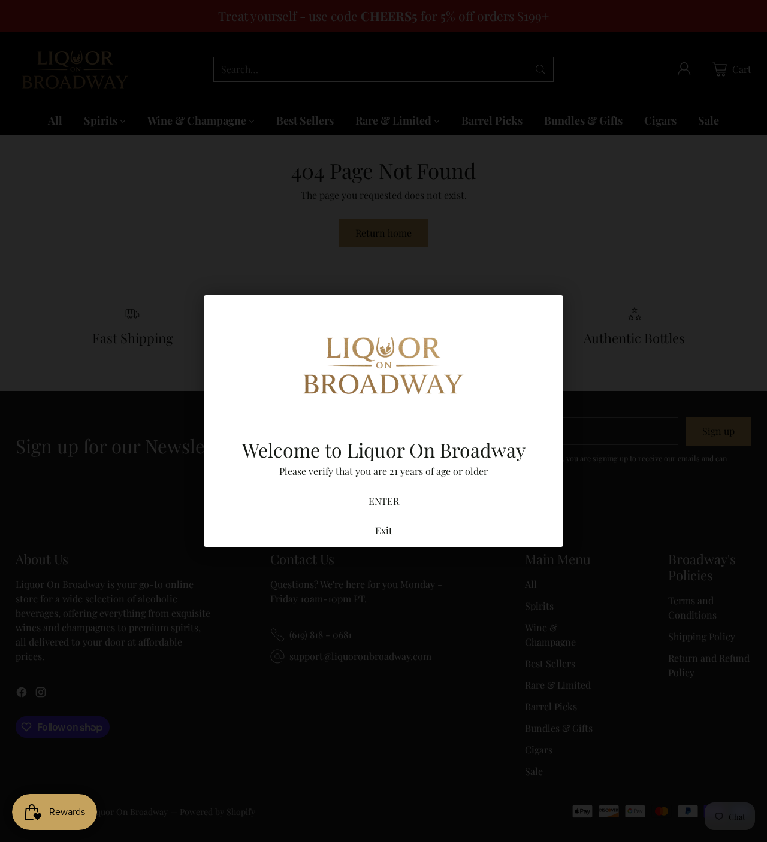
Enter (384, 501)
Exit (383, 530)
